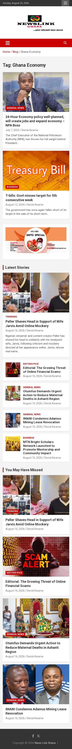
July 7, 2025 (12, 130)
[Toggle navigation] (8, 43)
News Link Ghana (45, 743)
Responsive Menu (65, 3)
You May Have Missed (24, 470)
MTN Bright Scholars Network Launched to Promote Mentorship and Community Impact (41, 447)
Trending (11, 316)
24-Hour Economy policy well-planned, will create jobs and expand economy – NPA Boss (35, 121)
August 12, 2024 (15, 204)
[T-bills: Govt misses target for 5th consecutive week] (36, 171)
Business (12, 187)
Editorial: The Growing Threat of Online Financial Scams (44, 369)
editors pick (31, 364)
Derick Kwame (30, 130)
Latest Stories (17, 267)
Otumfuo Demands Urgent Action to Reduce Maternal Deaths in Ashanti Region (42, 395)
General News (15, 108)
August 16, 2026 (15, 330)
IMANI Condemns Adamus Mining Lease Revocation (42, 420)
